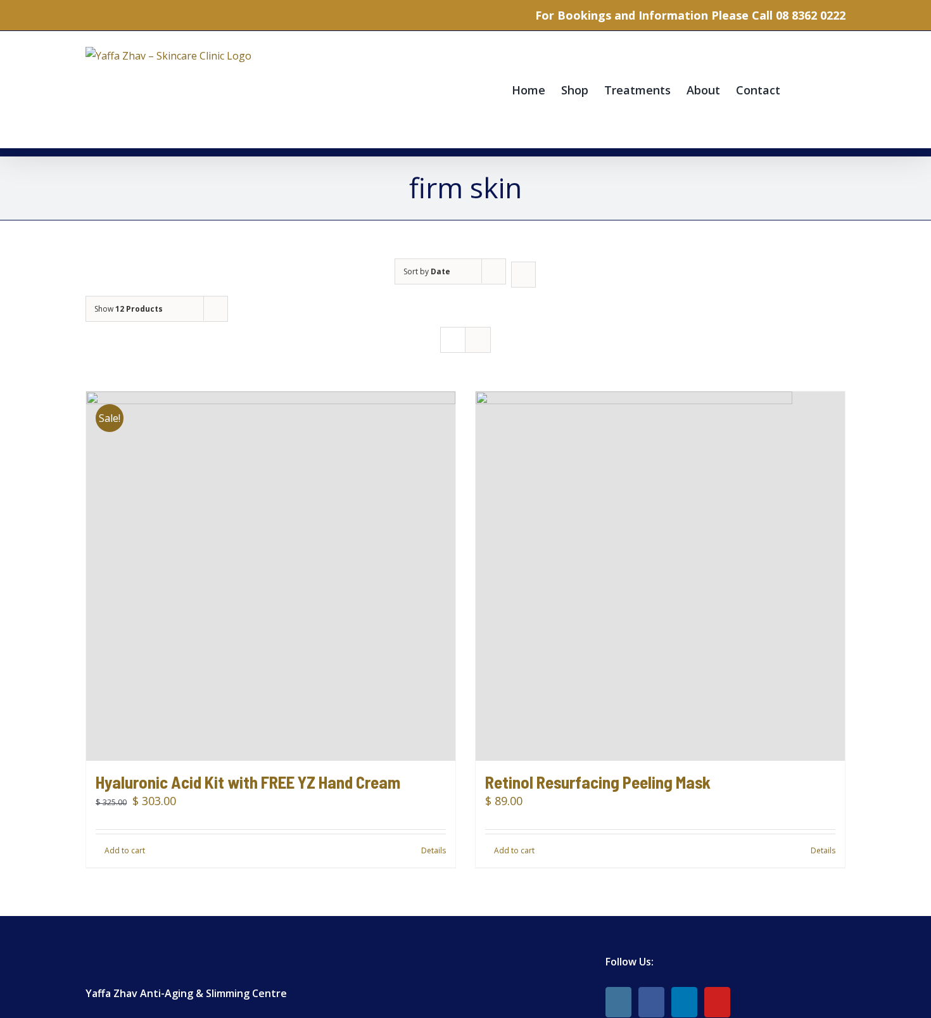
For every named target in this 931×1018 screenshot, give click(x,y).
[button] (825, 89)
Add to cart (124, 850)
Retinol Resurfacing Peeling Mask (598, 782)
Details (433, 850)
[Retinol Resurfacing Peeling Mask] (660, 576)
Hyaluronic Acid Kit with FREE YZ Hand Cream (248, 782)
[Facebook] (651, 1002)
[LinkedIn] (684, 1002)
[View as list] (478, 340)
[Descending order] (523, 275)
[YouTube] (717, 1002)
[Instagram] (618, 1002)
